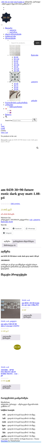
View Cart (4, 132)
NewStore (4, 441)
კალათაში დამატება (7, 337)
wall (9, 140)
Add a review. (15, 204)
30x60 (24, 300)
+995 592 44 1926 (7, 2)
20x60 (3, 321)
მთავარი (4, 140)
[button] (37, 148)
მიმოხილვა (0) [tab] (10, 245)
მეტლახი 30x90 (7, 222)
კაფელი (36, 220)
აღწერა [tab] (7, 241)
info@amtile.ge (19, 2)
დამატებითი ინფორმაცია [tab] (23, 241)
